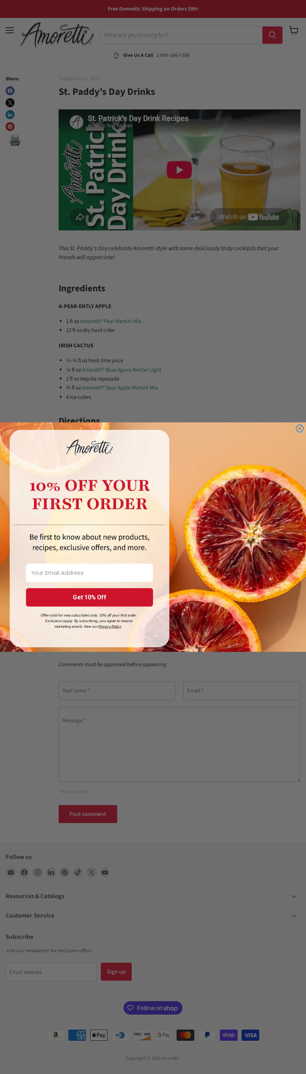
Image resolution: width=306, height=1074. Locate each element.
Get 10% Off (89, 597)
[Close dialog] (300, 428)
